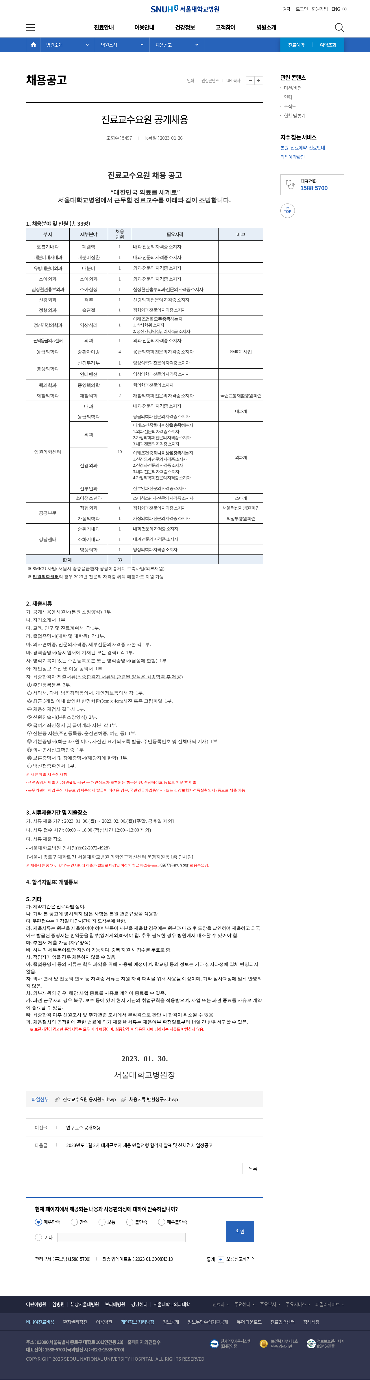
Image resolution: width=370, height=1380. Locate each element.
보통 (111, 1221)
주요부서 (268, 1304)
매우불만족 (177, 1221)
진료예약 (296, 44)
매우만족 (52, 1221)
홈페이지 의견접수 (144, 1341)
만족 (83, 1221)
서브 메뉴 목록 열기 (122, 45)
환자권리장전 (75, 1321)
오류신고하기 (238, 1258)
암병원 (58, 1304)
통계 (211, 1259)
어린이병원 (36, 1304)
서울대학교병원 (185, 8)
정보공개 (171, 1321)
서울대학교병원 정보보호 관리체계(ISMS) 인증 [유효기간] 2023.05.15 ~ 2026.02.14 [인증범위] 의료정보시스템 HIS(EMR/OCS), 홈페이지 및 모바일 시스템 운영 (325, 1344)
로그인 (302, 8)
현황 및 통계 (295, 115)
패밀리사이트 (327, 1304)
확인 (240, 1231)
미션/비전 (292, 87)
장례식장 (311, 1321)
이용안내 (144, 27)
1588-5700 (55, 1349)
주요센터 (242, 1304)
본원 (284, 147)
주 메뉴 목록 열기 (67, 45)
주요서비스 (296, 1304)
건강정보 (185, 27)
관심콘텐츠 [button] (210, 80)
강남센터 (139, 1304)
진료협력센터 (282, 1321)
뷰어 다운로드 (249, 1321)
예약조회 (328, 44)
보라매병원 (115, 1304)
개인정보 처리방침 (137, 1321)
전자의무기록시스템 (230, 1344)
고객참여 (225, 27)
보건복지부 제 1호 (279, 1344)
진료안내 (104, 27)
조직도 (290, 106)
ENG (336, 8)
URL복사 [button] (233, 80)
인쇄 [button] (190, 80)
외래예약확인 (292, 156)
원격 (286, 9)
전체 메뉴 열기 (30, 27)
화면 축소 (254, 80)
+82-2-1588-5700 (106, 1349)
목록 (253, 1168)
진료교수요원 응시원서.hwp (89, 1099)
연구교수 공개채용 (83, 1127)
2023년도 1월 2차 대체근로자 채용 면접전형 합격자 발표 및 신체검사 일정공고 (139, 1145)
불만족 (141, 1221)
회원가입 (320, 8)
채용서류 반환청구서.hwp (153, 1099)
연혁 (288, 97)
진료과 (218, 1304)
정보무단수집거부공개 (208, 1321)
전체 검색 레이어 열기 (339, 27)
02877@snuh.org (174, 865)
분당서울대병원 (85, 1304)
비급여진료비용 (40, 1321)
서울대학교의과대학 (171, 1304)
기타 (49, 1237)
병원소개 (266, 27)
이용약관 (104, 1321)
